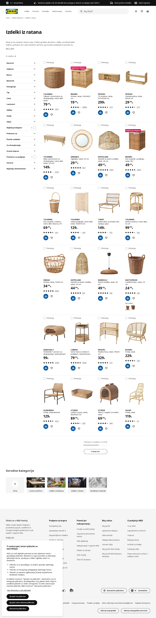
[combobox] (102, 11)
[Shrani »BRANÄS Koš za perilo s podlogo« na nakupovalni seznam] (133, 175)
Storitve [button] (68, 11)
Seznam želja (107, 544)
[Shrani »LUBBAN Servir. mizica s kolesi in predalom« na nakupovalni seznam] (79, 368)
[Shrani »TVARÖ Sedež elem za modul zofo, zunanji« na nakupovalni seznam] (106, 237)
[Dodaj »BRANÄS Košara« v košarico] (73, 112)
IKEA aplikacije (82, 541)
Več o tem (10, 48)
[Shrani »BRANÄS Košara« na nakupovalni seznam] (79, 112)
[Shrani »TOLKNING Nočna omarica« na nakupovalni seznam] (133, 237)
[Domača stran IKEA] (12, 11)
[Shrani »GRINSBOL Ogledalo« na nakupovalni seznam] (79, 173)
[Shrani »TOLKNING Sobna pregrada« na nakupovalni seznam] (79, 237)
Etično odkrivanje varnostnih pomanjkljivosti (117, 603)
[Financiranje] (64, 590)
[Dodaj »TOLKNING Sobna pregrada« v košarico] (73, 237)
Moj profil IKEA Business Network (112, 555)
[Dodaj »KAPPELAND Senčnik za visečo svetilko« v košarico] (100, 175)
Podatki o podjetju (93, 603)
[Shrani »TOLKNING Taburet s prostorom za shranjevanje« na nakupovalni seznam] (51, 114)
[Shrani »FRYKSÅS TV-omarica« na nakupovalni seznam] (106, 112)
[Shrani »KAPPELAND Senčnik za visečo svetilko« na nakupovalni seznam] (106, 175)
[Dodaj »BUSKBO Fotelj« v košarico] (127, 366)
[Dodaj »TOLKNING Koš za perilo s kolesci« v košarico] (45, 237)
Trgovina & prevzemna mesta (86, 535)
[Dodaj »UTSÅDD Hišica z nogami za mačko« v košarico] (100, 428)
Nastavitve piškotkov (18, 609)
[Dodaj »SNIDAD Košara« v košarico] (45, 296)
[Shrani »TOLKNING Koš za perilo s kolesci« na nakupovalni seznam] (51, 237)
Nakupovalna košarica (111, 540)
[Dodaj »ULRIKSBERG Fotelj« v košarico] (45, 426)
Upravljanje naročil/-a (57, 530)
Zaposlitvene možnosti (136, 530)
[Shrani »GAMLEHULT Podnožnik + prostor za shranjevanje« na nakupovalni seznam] (51, 368)
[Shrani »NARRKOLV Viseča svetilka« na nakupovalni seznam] (106, 298)
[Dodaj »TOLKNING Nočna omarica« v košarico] (127, 237)
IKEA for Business (84, 559)
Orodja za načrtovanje (86, 529)
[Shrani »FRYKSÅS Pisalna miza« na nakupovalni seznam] (106, 368)
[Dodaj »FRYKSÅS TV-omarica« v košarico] (100, 112)
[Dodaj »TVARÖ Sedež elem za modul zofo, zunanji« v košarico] (100, 237)
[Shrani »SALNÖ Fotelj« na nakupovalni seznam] (133, 426)
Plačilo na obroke (83, 550)
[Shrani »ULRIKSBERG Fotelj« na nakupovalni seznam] (51, 426)
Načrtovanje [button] (57, 11)
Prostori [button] (35, 11)
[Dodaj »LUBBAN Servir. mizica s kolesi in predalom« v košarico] (73, 368)
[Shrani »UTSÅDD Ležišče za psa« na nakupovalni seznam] (79, 428)
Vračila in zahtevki (56, 540)
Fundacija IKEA (133, 549)
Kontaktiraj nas (55, 526)
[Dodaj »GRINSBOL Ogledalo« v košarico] (73, 173)
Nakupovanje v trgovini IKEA (88, 546)
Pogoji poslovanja (78, 603)
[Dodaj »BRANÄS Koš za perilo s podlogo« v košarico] (127, 175)
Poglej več (10, 537)
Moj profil (106, 526)
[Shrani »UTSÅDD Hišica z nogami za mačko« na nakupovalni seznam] (106, 428)
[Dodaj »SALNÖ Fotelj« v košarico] (127, 426)
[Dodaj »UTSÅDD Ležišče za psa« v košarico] (73, 428)
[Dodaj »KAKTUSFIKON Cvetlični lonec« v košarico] (127, 298)
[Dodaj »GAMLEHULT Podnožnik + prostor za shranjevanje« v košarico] (45, 368)
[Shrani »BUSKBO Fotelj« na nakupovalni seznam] (133, 366)
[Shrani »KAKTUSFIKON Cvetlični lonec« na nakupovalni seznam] (133, 298)
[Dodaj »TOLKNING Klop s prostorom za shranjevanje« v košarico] (45, 177)
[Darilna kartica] (71, 590)
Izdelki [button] (26, 11)
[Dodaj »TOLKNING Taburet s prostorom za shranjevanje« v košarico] (45, 114)
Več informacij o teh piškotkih (19, 590)
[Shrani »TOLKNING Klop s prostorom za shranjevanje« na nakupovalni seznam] (51, 177)
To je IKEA (131, 526)
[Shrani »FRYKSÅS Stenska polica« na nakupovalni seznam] (133, 112)
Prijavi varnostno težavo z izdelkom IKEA (137, 555)
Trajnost (130, 535)
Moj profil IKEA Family (111, 549)
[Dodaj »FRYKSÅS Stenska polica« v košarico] (127, 112)
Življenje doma (133, 540)
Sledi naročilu (107, 535)
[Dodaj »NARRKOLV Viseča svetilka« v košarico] (100, 298)
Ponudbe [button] (45, 11)
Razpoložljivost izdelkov (58, 535)
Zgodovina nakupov (110, 530)
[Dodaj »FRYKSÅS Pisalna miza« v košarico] (100, 368)
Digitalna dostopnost (142, 603)
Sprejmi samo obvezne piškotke (22, 603)
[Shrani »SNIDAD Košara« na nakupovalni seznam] (51, 296)
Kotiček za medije (134, 544)
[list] (78, 485)
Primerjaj (50, 62)
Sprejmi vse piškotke (18, 596)
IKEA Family (81, 555)
